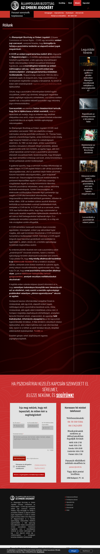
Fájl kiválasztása (19, 458)
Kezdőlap (62, 3)
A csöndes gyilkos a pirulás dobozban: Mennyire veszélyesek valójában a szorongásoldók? (88, 80)
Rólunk (77, 3)
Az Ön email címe (32, 422)
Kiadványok (69, 13)
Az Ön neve (16, 422)
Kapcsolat (86, 3)
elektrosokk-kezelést (23, 262)
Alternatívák (79, 13)
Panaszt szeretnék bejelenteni (20, 14)
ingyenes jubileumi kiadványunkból (47, 84)
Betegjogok (48, 13)
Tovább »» (38, 331)
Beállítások (40, 552)
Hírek (70, 3)
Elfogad (73, 551)
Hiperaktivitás (59, 13)
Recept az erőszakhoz (58, 16)
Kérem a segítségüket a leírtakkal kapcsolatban (29, 474)
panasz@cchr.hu (75, 467)
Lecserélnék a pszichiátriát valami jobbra (88, 219)
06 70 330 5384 (75, 421)
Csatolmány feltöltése (19, 455)
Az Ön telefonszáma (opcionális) (47, 423)
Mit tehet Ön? (72, 16)
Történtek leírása (18, 434)
